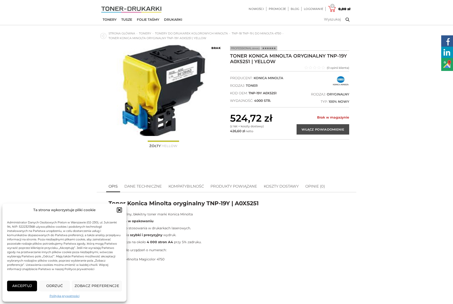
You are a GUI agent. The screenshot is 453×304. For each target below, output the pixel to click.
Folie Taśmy (148, 19)
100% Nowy (339, 101)
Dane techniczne (143, 186)
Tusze (126, 19)
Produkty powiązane (233, 186)
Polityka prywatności (65, 296)
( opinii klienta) (338, 68)
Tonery (110, 19)
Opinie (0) (315, 186)
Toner (252, 85)
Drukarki (173, 19)
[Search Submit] (344, 19)
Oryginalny (338, 94)
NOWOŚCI (256, 9)
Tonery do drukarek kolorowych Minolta (191, 33)
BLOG (295, 9)
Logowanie (313, 9)
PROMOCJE (277, 9)
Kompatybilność (186, 186)
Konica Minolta (268, 78)
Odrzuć (54, 285)
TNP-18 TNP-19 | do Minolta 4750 (256, 33)
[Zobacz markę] (340, 84)
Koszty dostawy (281, 186)
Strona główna (122, 33)
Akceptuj (22, 285)
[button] (119, 210)
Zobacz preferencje (97, 285)
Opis (113, 186)
